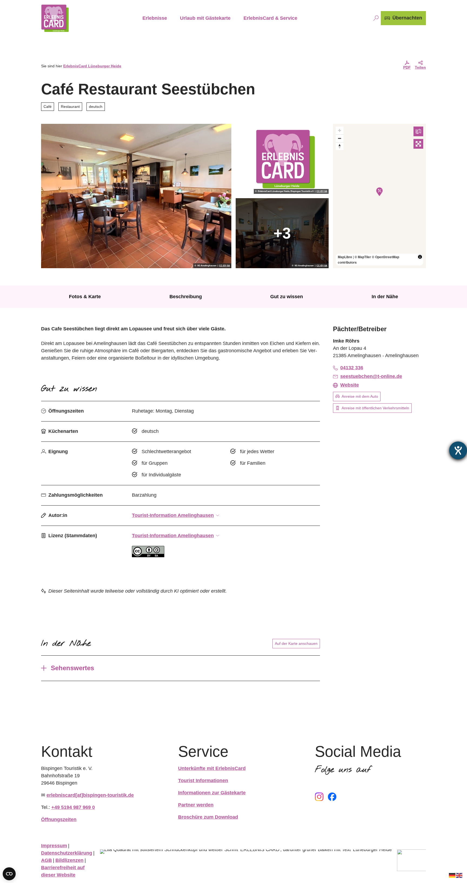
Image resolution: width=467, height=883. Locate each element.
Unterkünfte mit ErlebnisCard (212, 768)
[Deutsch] (452, 875)
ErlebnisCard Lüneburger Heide (92, 66)
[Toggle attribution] (420, 257)
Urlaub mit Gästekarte (205, 18)
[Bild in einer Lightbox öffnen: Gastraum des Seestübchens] (136, 196)
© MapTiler (363, 256)
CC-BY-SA (224, 266)
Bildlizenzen (69, 860)
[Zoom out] (339, 138)
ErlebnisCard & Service (270, 18)
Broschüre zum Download (208, 817)
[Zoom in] (339, 130)
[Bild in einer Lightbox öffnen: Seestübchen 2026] (282, 233)
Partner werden (196, 805)
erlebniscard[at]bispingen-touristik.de (90, 795)
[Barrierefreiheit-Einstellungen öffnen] (458, 450)
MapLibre (345, 256)
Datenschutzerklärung (66, 853)
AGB (46, 860)
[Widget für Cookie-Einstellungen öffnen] (9, 873)
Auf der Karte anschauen (296, 643)
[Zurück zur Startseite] (55, 18)
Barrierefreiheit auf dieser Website (63, 871)
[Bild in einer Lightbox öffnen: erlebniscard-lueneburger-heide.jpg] (282, 159)
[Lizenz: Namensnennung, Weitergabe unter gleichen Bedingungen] (148, 555)
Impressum (54, 845)
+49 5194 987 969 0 (73, 807)
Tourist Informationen (203, 780)
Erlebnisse (154, 18)
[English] (459, 875)
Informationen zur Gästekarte (212, 792)
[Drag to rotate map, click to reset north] (339, 146)
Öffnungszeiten (58, 819)
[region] (379, 196)
